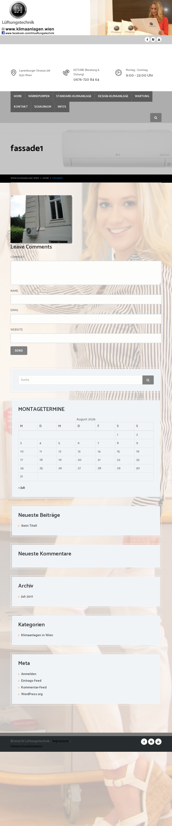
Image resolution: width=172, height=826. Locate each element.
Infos (90, 107)
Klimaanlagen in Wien (37, 636)
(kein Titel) (29, 526)
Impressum (61, 742)
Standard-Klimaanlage (79, 96)
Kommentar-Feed (34, 688)
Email (14, 311)
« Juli (21, 488)
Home (19, 96)
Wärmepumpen (42, 96)
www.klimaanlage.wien (24, 179)
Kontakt (45, 107)
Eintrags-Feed (31, 681)
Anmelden (28, 675)
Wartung (22, 107)
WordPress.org (32, 695)
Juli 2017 (27, 597)
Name (14, 292)
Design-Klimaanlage (120, 96)
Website (16, 330)
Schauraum (68, 107)
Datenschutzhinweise (26, 747)
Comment (17, 258)
